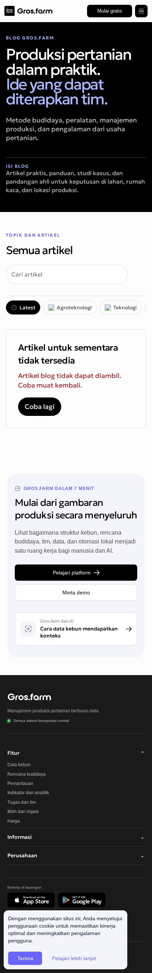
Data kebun (19, 764)
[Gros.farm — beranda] (28, 11)
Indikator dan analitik (28, 792)
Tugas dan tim (21, 802)
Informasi (76, 837)
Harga (13, 821)
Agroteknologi (74, 307)
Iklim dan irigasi (23, 811)
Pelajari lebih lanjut (74, 958)
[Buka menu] (141, 11)
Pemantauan (20, 783)
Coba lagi (40, 406)
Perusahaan (76, 855)
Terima (25, 958)
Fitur (76, 753)
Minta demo (76, 592)
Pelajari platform (72, 573)
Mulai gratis (109, 11)
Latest (27, 307)
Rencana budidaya (26, 774)
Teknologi (125, 307)
